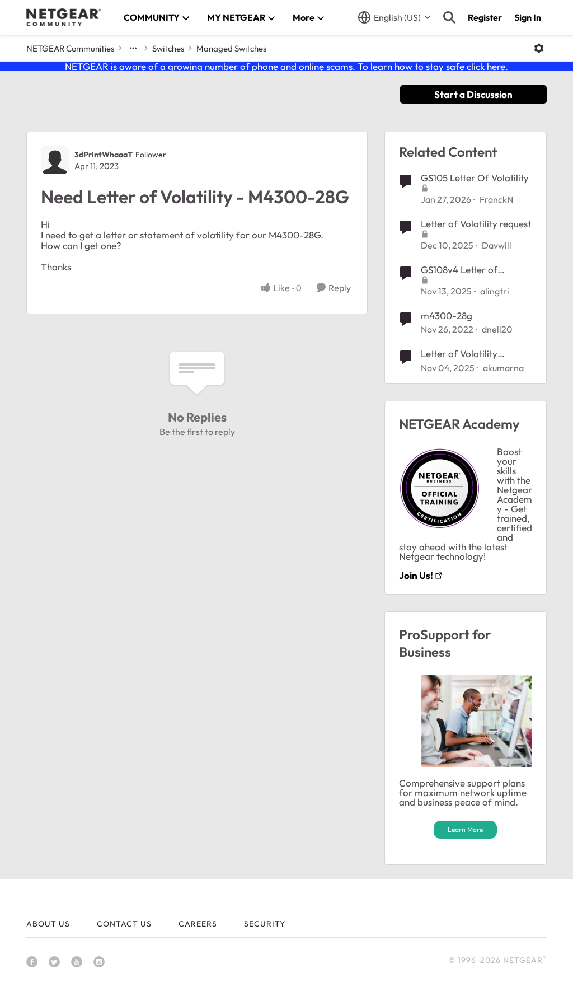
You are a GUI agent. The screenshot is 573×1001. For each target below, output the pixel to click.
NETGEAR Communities (70, 48)
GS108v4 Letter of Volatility (459, 270)
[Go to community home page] (63, 17)
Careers (198, 924)
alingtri (494, 291)
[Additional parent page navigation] (133, 48)
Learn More (465, 829)
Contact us (124, 924)
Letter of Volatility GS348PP (459, 354)
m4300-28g (446, 315)
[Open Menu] (539, 48)
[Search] (449, 17)
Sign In (527, 17)
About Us (48, 924)
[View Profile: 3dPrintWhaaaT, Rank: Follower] (55, 160)
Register (485, 17)
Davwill (496, 245)
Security (264, 924)
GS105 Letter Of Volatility (475, 178)
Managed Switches (231, 48)
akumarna (503, 367)
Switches (168, 48)
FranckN (496, 199)
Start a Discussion (473, 94)
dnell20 (497, 329)
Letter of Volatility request (476, 224)
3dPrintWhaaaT (103, 154)
